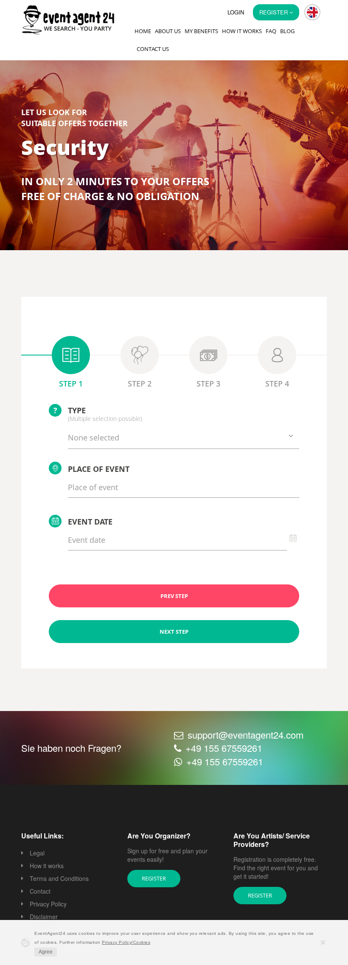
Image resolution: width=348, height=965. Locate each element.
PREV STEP (174, 596)
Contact (40, 891)
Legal (37, 853)
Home (143, 31)
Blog (287, 31)
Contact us (153, 49)
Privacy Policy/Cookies (126, 942)
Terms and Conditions (59, 878)
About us (168, 31)
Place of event (98, 469)
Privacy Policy (48, 904)
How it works (242, 31)
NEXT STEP (174, 631)
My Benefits (201, 31)
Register (154, 878)
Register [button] (274, 12)
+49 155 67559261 (223, 747)
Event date (90, 521)
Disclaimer (44, 916)
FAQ (271, 31)
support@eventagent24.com (245, 734)
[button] (312, 12)
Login (235, 12)
